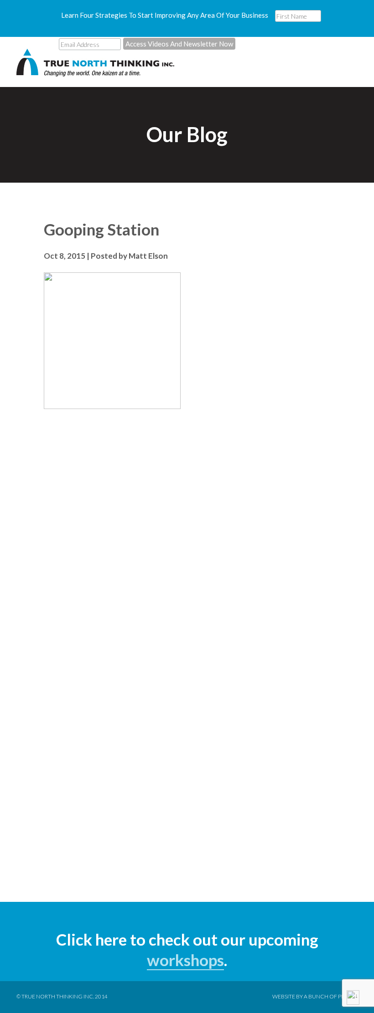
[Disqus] (187, 532)
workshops (185, 959)
